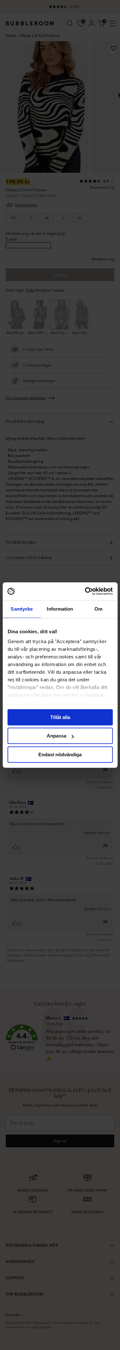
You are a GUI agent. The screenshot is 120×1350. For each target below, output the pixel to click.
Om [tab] (98, 609)
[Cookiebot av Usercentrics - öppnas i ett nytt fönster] (85, 591)
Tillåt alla (60, 717)
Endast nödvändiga (60, 754)
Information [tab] (60, 609)
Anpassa (56, 735)
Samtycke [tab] (22, 609)
